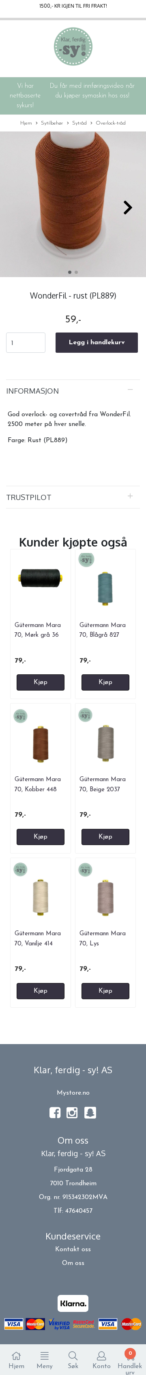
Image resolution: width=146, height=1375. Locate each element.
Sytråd (79, 123)
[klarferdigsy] (90, 1117)
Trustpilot (29, 497)
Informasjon (32, 390)
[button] (69, 272)
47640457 (78, 1211)
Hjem (26, 123)
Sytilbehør (52, 123)
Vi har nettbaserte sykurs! (25, 96)
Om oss (73, 1263)
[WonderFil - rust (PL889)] (73, 206)
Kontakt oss (73, 1249)
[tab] (73, 391)
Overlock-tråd (111, 123)
